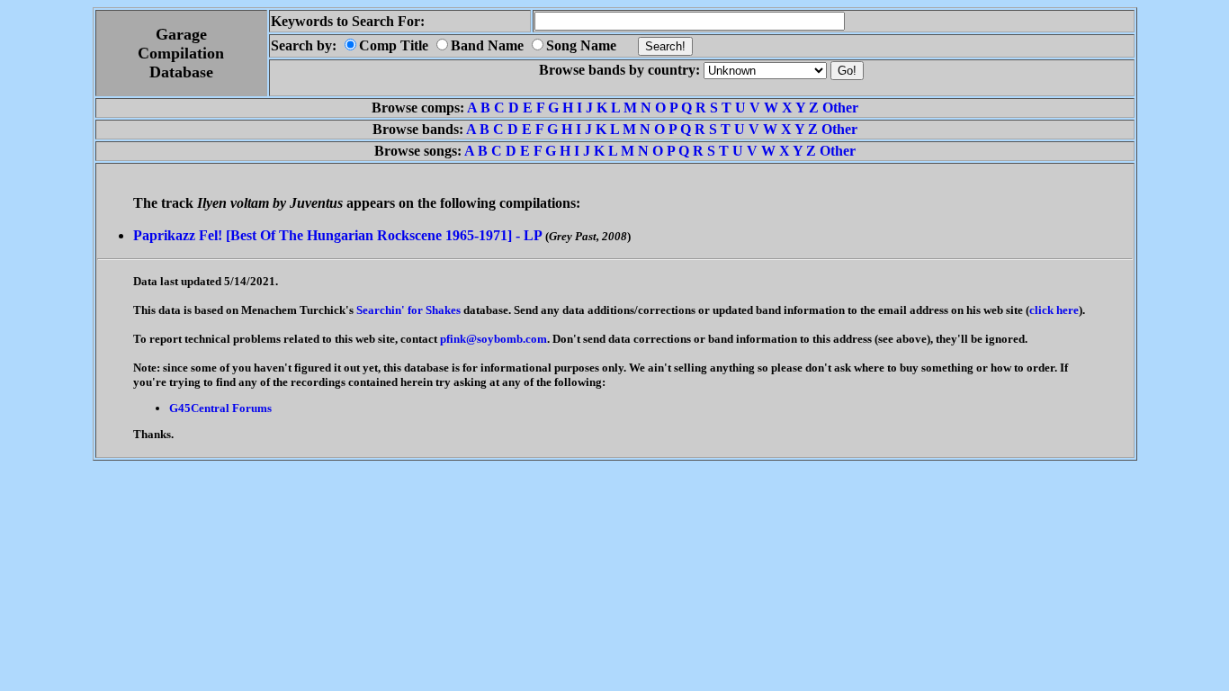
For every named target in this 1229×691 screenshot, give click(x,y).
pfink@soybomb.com (493, 339)
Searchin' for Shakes (408, 310)
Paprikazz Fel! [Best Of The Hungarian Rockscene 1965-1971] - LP (337, 235)
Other (840, 107)
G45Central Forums (220, 408)
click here (1054, 310)
